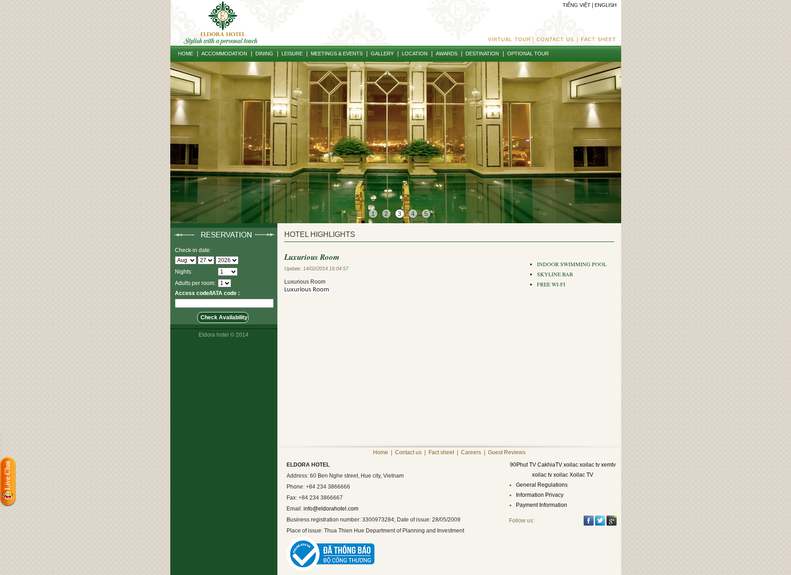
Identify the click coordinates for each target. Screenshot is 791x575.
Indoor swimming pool (572, 264)
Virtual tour (509, 39)
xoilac (570, 465)
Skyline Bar (555, 274)
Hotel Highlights (319, 234)
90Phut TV (523, 465)
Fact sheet (599, 39)
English (606, 5)
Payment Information (541, 505)
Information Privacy (539, 495)
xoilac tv (590, 465)
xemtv (608, 465)
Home (380, 452)
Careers (471, 452)
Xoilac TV (581, 475)
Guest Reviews (507, 452)
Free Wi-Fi (551, 284)
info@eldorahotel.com (330, 508)
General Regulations (542, 485)
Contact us (555, 39)
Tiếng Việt (577, 5)
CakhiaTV (549, 465)
